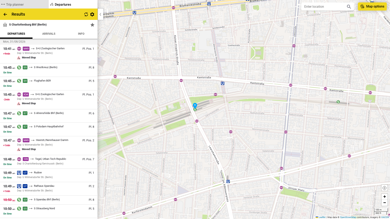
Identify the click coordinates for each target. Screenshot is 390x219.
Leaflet (322, 217)
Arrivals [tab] (48, 33)
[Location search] (349, 6)
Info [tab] (81, 33)
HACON (385, 217)
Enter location (314, 7)
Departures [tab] (16, 33)
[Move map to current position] (384, 187)
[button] (195, 106)
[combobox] (324, 6)
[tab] (24, 4)
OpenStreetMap (348, 217)
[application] (195, 109)
